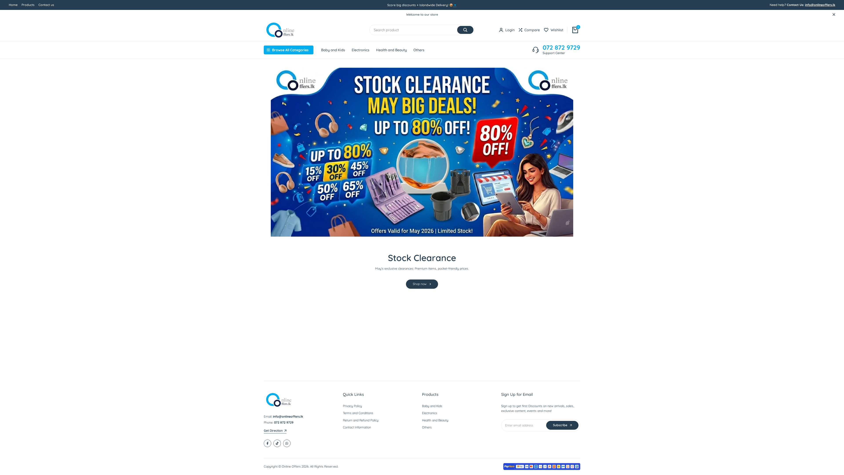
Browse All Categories (290, 50)
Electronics (429, 413)
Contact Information (357, 427)
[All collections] (455, 5)
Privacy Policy (352, 406)
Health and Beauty (435, 420)
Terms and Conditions (358, 413)
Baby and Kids (432, 406)
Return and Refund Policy (360, 420)
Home (13, 5)
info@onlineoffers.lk (820, 5)
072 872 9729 (561, 47)
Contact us (46, 5)
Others (427, 427)
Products (28, 5)
